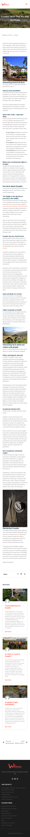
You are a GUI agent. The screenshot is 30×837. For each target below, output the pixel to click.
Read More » (8, 631)
